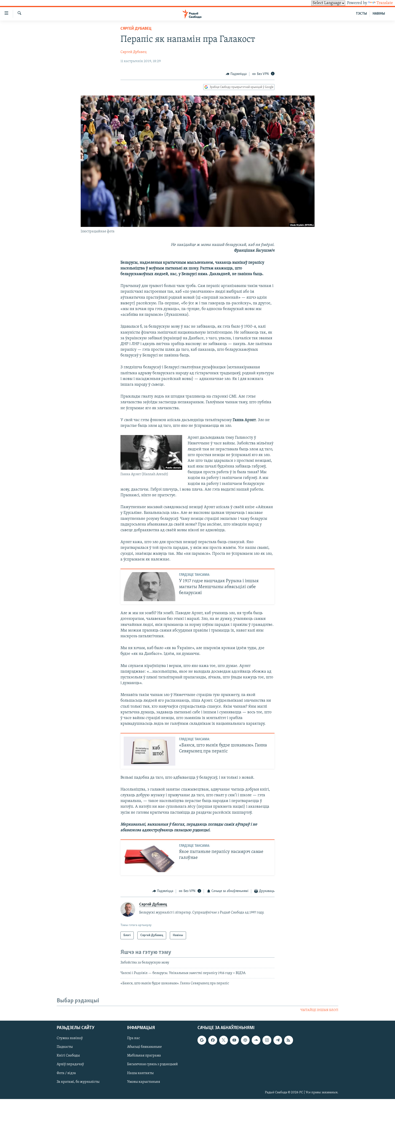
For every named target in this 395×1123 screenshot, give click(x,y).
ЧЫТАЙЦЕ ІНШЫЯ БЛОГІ (319, 1010)
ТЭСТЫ (361, 14)
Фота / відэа (66, 1073)
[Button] (236, 74)
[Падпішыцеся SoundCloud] (256, 1040)
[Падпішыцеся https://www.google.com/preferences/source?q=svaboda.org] (202, 1040)
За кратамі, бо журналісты (78, 1081)
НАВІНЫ (379, 14)
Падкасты (65, 1047)
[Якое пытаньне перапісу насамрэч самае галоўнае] (149, 857)
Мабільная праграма (144, 1055)
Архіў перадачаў (70, 1064)
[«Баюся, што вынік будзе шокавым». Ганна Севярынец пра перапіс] (149, 751)
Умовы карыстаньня (143, 1081)
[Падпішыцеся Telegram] (277, 1040)
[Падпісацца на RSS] (288, 1040)
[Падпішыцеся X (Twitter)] (223, 1040)
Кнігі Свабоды (68, 1055)
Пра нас (133, 1038)
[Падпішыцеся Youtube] (234, 1040)
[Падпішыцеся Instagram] (266, 1040)
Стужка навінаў (70, 1038)
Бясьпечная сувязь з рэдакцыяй (152, 1064)
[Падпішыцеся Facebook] (212, 1040)
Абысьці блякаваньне (144, 1047)
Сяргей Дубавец (135, 29)
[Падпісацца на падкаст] (245, 1040)
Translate (384, 3)
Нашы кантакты (140, 1073)
